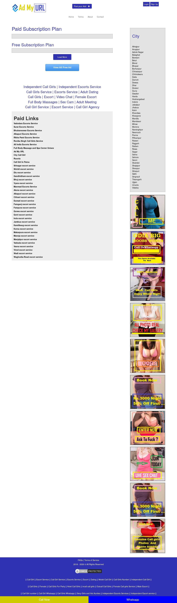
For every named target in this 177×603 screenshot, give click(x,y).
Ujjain (134, 182)
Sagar (134, 151)
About (90, 16)
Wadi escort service (23, 253)
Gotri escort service (23, 214)
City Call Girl (20, 154)
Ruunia (17, 158)
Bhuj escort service (23, 179)
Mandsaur (136, 121)
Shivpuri (135, 171)
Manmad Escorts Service (25, 186)
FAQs (80, 560)
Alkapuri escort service (24, 193)
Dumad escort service (24, 200)
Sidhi (134, 173)
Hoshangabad (138, 99)
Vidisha (135, 187)
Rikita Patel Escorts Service (27, 137)
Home (71, 16)
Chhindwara (137, 74)
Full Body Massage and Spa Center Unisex (34, 148)
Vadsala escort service (24, 242)
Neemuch (136, 132)
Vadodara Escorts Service (26, 123)
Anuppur (136, 49)
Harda (135, 96)
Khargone (136, 115)
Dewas (135, 82)
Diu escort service (22, 172)
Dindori (135, 88)
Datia (134, 77)
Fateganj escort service (25, 204)
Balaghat (136, 54)
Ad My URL (19, 151)
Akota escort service (23, 190)
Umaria (135, 185)
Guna (134, 90)
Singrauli (136, 176)
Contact (100, 16)
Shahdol (135, 162)
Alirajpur (135, 46)
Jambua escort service (24, 221)
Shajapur (136, 165)
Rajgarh (135, 143)
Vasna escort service (23, 246)
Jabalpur (136, 104)
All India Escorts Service (25, 144)
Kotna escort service (23, 228)
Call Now (44, 599)
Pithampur (136, 137)
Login (146, 4)
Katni (134, 110)
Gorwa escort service (24, 211)
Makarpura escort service (25, 232)
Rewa (134, 149)
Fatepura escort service (25, 207)
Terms (81, 16)
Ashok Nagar (138, 52)
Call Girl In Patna (21, 162)
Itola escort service (23, 218)
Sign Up (154, 4)
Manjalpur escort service (25, 239)
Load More (62, 57)
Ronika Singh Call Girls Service (28, 141)
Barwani (135, 57)
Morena (135, 126)
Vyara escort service (23, 183)
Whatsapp (133, 599)
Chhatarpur (137, 71)
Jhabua (135, 107)
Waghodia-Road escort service (28, 256)
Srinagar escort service (24, 165)
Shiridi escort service (24, 169)
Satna (134, 154)
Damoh (135, 79)
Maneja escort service (24, 235)
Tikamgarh (137, 179)
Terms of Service (91, 560)
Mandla (135, 118)
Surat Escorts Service (24, 126)
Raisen (135, 140)
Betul (134, 60)
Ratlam (135, 146)
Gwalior (135, 93)
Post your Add (81, 6)
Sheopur (136, 168)
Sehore (135, 157)
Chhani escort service (24, 197)
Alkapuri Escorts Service (25, 133)
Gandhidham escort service (27, 176)
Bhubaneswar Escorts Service (28, 130)
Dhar (134, 85)
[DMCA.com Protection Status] (88, 570)
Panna (135, 135)
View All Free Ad (62, 67)
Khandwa (136, 113)
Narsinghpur (137, 129)
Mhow (134, 124)
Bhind (134, 63)
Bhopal (135, 65)
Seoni (134, 160)
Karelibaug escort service (26, 225)
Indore (135, 101)
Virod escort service (23, 249)
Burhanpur (136, 68)
